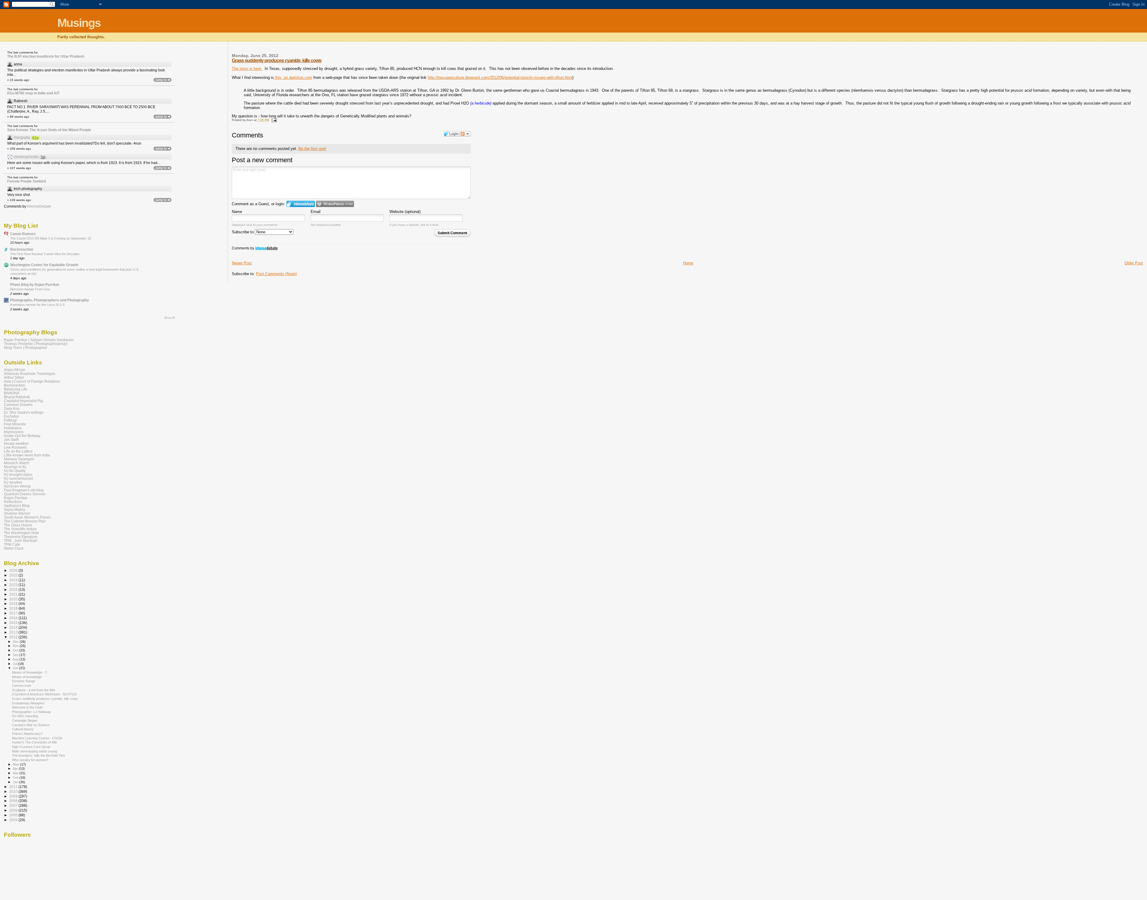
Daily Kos (11, 408)
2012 (14, 637)
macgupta (22, 137)
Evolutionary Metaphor (28, 703)
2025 (14, 575)
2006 (14, 810)
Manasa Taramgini (19, 459)
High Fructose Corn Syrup (31, 747)
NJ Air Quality (15, 471)
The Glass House (18, 525)
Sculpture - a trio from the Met (33, 690)
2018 (14, 608)
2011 (14, 787)
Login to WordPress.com (335, 204)
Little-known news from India (27, 455)
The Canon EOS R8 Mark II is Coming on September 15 (50, 238)
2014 (14, 627)
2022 (14, 589)
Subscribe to (243, 232)
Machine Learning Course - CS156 (37, 738)
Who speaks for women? (30, 760)
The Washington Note (21, 533)
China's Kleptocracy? (27, 733)
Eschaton (11, 416)
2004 (14, 820)
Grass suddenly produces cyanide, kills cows (276, 60)
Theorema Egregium (20, 537)
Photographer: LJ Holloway (31, 712)
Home (688, 263)
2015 (14, 623)
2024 (14, 580)
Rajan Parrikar (15, 498)
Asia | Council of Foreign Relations (32, 381)
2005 (14, 815)
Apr (16, 768)
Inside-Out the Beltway (22, 436)
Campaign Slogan (24, 720)
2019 (14, 603)
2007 (14, 805)
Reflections (13, 502)
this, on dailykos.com (293, 77)
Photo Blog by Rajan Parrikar (34, 284)
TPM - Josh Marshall (20, 540)
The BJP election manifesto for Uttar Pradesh (45, 56)
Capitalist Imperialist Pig (23, 401)
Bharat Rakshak (17, 397)
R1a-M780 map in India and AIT (33, 93)
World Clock (14, 548)
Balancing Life (15, 389)
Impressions (14, 432)
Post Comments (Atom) (276, 274)
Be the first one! (312, 148)
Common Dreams (18, 405)
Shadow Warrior (17, 513)
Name (237, 211)
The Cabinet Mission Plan (25, 521)
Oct (16, 650)
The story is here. (247, 68)
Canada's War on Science (31, 725)
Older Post (1134, 263)
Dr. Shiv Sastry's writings (23, 412)
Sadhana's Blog (17, 506)
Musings (79, 22)
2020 (14, 599)
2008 (14, 801)
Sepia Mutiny (14, 509)
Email (316, 211)
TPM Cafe (12, 544)
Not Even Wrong (17, 486)
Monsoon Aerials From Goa (30, 289)
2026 (14, 570)
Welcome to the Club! (27, 707)
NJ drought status (18, 474)
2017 (14, 613)
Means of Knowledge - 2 (29, 672)
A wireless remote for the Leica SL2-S (37, 304)
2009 (14, 796)
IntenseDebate (266, 248)
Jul (15, 664)
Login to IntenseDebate (300, 204)
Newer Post (242, 263)
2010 (14, 791)
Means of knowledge (27, 677)
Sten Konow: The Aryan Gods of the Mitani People (49, 130)
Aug (16, 659)
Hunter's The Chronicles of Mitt (34, 742)
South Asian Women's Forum (27, 517)
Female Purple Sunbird (26, 181)
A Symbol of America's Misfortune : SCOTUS (44, 694)
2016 (14, 618)
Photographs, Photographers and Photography (49, 300)
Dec (16, 641)
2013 (14, 632)
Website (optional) (405, 211)
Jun (16, 668)
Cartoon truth (21, 685)
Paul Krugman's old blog (24, 490)
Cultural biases (22, 729)
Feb (16, 777)
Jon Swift (11, 439)
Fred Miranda (15, 424)
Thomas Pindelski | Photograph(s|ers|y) (36, 344)
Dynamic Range (23, 681)
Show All (169, 317)
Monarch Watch (16, 463)
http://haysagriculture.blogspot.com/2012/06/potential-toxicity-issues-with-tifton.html (500, 77)
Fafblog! (10, 420)
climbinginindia (26, 157)
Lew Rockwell (15, 447)
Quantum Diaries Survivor (25, 494)
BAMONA (11, 393)
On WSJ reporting (25, 716)
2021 (14, 594)
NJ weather (13, 482)
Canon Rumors (23, 234)
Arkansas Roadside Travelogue (29, 373)
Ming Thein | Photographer (25, 347)
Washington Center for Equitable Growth (44, 265)
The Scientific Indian (20, 529)
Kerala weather (16, 443)
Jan (16, 782)
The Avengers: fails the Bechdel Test (38, 755)
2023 (14, 585)
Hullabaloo (13, 428)
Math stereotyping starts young (34, 751)
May (16, 764)
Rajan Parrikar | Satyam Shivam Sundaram (38, 340)
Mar (16, 773)
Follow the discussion (465, 134)
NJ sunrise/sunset (18, 478)
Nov (16, 646)
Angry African (14, 370)
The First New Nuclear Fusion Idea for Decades (45, 254)
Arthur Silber (14, 377)
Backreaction (21, 249)
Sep (16, 655)
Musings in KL (15, 467)
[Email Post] (273, 120)
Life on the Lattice (18, 451)
